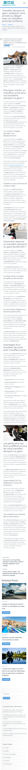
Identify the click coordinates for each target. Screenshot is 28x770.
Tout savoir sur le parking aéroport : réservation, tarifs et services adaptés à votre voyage (14, 723)
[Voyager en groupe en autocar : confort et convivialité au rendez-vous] (14, 591)
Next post (5, 569)
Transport (10, 24)
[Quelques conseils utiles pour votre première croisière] (14, 625)
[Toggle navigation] (24, 3)
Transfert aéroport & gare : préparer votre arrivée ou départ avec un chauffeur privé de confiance (14, 716)
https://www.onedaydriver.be (16, 165)
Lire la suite (6, 612)
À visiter (7, 747)
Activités (7, 751)
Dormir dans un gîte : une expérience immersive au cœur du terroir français (13, 573)
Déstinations (8, 757)
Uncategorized (8, 764)
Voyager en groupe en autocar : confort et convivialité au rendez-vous (13, 606)
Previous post (6, 557)
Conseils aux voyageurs (10, 754)
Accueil (4, 24)
